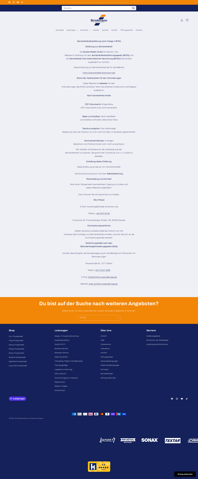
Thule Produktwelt (16, 341)
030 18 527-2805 (102, 270)
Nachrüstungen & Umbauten (66, 378)
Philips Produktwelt (16, 349)
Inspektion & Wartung (63, 369)
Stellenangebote (153, 336)
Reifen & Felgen (61, 386)
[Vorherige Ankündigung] (63, 2)
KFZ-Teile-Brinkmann (22, 418)
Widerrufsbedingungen (110, 365)
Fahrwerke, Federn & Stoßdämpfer (69, 361)
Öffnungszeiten (107, 357)
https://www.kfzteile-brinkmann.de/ (99, 73)
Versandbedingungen (109, 361)
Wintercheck (60, 390)
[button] (72, 30)
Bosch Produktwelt (16, 353)
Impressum (105, 348)
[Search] (133, 8)
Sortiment (105, 369)
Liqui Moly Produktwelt (18, 366)
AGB (102, 340)
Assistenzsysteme (62, 340)
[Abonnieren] (118, 318)
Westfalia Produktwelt (18, 361)
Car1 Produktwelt (16, 336)
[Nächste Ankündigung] (134, 2)
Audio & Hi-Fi (60, 344)
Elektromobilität (61, 357)
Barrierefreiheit (107, 374)
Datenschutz (106, 344)
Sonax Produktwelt (16, 345)
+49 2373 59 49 (103, 213)
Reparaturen (60, 382)
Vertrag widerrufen (108, 378)
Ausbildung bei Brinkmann (157, 344)
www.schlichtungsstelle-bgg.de (103, 284)
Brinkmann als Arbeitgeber (158, 340)
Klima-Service (60, 374)
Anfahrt (104, 336)
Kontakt (104, 353)
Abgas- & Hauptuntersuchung (67, 336)
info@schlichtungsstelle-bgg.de (102, 277)
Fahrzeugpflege (61, 365)
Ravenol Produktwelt (17, 357)
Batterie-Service (61, 348)
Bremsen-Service (62, 353)
